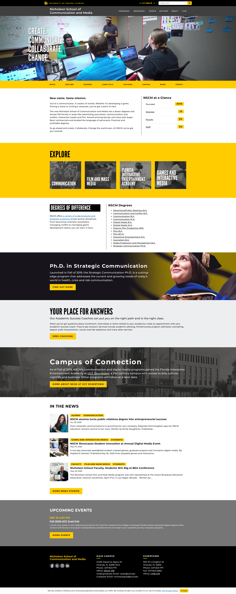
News (163, 84)
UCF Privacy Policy (170, 591)
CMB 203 (155, 574)
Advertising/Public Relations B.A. (130, 210)
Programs (124, 11)
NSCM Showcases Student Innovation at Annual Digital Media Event (115, 443)
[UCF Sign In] (147, 3)
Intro (52, 84)
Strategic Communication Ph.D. (129, 246)
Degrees (88, 84)
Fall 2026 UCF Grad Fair (65, 521)
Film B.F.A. (118, 234)
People (152, 11)
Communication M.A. (124, 219)
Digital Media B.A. (122, 222)
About (174, 11)
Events (179, 84)
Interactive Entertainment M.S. (129, 237)
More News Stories (66, 491)
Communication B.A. (124, 216)
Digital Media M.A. (123, 225)
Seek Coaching (63, 336)
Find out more (63, 287)
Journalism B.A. (121, 240)
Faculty (149, 119)
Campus (146, 84)
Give (184, 11)
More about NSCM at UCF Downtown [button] (78, 384)
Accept (184, 591)
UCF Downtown (98, 373)
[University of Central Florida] (64, 3)
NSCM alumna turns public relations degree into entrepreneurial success (118, 419)
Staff (148, 127)
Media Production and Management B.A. (134, 243)
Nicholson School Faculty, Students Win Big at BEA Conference (112, 468)
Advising (163, 11)
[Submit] (189, 3)
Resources (139, 11)
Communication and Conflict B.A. (130, 213)
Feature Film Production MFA (128, 228)
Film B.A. (118, 231)
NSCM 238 (109, 571)
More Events (61, 535)
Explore (69, 84)
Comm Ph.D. (108, 84)
